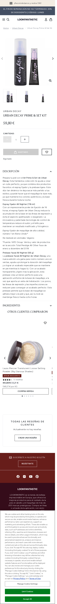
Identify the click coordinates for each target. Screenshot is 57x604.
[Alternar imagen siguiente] (53, 58)
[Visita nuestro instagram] (24, 476)
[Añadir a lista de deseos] (47, 152)
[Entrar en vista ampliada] (50, 80)
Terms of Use (35, 579)
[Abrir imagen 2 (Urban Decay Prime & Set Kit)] (26, 95)
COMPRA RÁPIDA (26, 391)
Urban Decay (18, 28)
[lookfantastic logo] (28, 19)
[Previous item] (5, 358)
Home (6, 28)
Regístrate (28, 464)
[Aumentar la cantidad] (25, 139)
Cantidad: (9, 133)
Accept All (27, 599)
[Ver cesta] (51, 19)
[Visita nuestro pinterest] (37, 476)
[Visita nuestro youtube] (31, 476)
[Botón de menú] (3, 19)
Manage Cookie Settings (27, 584)
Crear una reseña (27, 438)
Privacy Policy (19, 579)
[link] (46, 19)
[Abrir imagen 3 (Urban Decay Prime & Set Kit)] (43, 95)
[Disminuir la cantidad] (7, 139)
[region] (27, 557)
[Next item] (50, 358)
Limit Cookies (27, 592)
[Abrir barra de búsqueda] (8, 19)
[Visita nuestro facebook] (18, 476)
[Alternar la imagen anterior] (2, 58)
